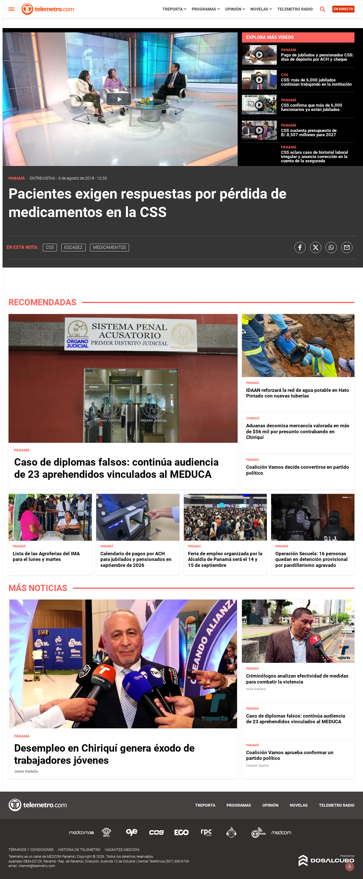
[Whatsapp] (331, 247)
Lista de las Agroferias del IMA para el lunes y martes (46, 556)
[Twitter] (315, 247)
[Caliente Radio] (231, 837)
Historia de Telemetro (79, 850)
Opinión (233, 9)
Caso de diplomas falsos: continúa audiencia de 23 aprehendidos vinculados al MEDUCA (116, 469)
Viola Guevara (256, 689)
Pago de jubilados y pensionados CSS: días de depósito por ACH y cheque (317, 57)
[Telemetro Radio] (256, 837)
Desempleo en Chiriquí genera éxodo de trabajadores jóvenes (104, 754)
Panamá (288, 50)
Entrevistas (42, 178)
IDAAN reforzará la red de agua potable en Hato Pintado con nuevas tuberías (297, 393)
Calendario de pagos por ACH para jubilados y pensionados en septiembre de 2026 (136, 559)
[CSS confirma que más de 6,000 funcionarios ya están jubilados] (259, 112)
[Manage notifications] (349, 866)
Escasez (73, 247)
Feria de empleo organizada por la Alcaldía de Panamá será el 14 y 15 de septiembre (225, 559)
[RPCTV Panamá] (106, 837)
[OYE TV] (131, 837)
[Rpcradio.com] (206, 837)
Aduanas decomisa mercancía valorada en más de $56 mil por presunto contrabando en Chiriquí (297, 431)
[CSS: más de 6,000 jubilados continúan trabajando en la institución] (259, 87)
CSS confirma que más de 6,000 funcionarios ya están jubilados (311, 107)
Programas (204, 9)
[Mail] (347, 247)
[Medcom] (281, 837)
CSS (284, 75)
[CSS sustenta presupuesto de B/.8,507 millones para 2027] (259, 137)
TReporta (172, 9)
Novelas (259, 9)
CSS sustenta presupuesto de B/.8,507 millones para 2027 (309, 132)
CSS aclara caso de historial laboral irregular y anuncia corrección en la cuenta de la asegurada (314, 156)
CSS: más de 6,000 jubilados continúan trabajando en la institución (316, 82)
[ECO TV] (181, 837)
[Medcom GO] (81, 837)
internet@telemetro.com (36, 866)
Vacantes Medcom (122, 850)
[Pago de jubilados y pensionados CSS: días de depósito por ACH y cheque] (259, 62)
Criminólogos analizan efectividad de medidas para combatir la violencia (297, 678)
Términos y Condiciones (31, 850)
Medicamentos (109, 247)
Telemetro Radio (295, 9)
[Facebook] (300, 247)
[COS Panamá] (156, 837)
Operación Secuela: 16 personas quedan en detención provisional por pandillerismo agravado (311, 559)
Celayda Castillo (257, 765)
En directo (343, 9)
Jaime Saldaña (26, 771)
